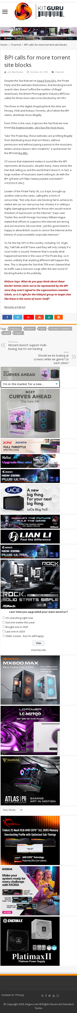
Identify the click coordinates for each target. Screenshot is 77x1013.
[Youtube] (53, 995)
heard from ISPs (46, 80)
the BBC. (23, 153)
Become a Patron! (14, 307)
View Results (38, 650)
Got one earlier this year (20, 622)
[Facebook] (46, 995)
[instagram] (57, 995)
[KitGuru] (38, 10)
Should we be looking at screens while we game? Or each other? (51, 358)
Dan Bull (15, 328)
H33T (42, 328)
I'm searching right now (19, 618)
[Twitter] (49, 995)
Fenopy (30, 328)
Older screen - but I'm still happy (25, 636)
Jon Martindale (15, 71)
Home (4, 44)
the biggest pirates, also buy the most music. (37, 127)
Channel (16, 44)
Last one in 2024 (15, 631)
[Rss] (42, 995)
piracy (19, 333)
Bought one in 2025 (17, 627)
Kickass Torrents (60, 328)
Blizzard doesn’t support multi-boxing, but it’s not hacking (27, 345)
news (7, 333)
